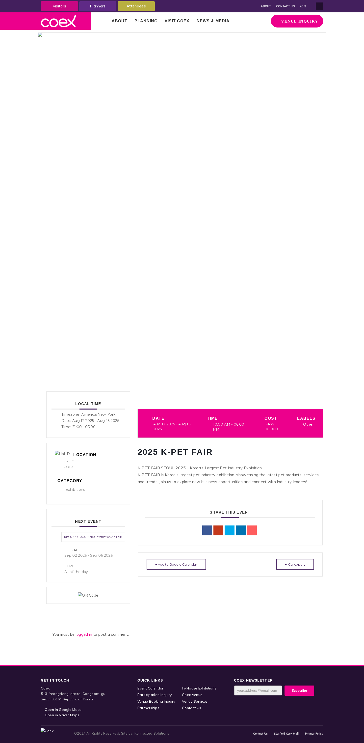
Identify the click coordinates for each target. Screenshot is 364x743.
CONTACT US (285, 6)
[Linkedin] (241, 530)
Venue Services (195, 701)
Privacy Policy (314, 733)
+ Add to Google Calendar (176, 564)
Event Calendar (150, 688)
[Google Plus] (218, 530)
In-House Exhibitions (199, 688)
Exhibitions (75, 489)
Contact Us (191, 708)
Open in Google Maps (62, 709)
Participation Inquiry (154, 694)
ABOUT (266, 6)
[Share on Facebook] (207, 530)
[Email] (252, 530)
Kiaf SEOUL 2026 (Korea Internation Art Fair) (93, 537)
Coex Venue (192, 694)
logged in (84, 634)
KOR (303, 6)
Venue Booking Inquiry (156, 701)
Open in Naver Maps (61, 715)
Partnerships (148, 708)
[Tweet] (229, 530)
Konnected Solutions (151, 733)
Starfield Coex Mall (286, 733)
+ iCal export (295, 564)
